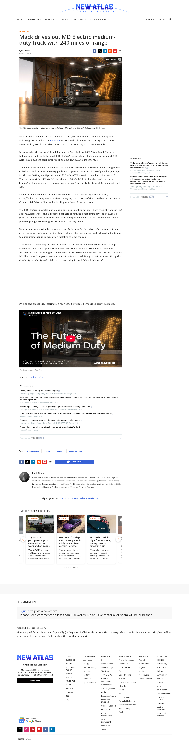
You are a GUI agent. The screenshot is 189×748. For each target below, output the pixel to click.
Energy (86, 663)
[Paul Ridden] (24, 477)
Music (121, 690)
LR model (55, 140)
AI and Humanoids (126, 660)
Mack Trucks (35, 377)
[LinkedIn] (105, 51)
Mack (48, 451)
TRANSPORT (77, 19)
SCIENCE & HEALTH (98, 19)
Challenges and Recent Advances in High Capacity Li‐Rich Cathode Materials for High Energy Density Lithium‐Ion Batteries (149, 165)
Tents (103, 729)
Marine (142, 671)
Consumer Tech (125, 667)
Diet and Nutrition (164, 693)
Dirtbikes (105, 692)
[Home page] (94, 8)
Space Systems (89, 682)
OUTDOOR (50, 19)
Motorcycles (144, 675)
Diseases (160, 703)
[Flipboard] (115, 51)
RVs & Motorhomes (106, 714)
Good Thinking (125, 675)
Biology (160, 671)
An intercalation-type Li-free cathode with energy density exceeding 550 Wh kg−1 (50, 427)
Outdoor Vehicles (108, 663)
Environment (162, 675)
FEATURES (70, 673)
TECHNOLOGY (125, 656)
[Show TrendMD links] (121, 438)
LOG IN (162, 19)
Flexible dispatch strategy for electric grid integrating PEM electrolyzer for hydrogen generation (55, 407)
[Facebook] (94, 51)
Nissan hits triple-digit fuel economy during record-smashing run (100, 541)
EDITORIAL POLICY (70, 668)
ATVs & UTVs (106, 675)
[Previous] (23, 539)
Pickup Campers (108, 709)
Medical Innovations (161, 708)
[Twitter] (100, 51)
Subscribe (35, 680)
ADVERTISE (70, 681)
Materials (87, 671)
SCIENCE (160, 660)
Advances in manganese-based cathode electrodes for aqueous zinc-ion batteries (50, 420)
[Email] (120, 51)
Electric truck (76, 451)
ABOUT (69, 663)
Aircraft (142, 660)
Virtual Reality (124, 708)
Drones (122, 671)
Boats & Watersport (106, 679)
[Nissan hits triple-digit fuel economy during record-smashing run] (101, 524)
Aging (159, 686)
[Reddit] (110, 51)
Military (86, 675)
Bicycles (142, 667)
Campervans (106, 685)
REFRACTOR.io (163, 656)
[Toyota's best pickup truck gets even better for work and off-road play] (40, 524)
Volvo (59, 451)
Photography (124, 697)
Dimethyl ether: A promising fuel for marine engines (39, 391)
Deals (121, 712)
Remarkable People (127, 701)
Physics (160, 678)
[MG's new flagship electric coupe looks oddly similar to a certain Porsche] (71, 524)
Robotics (87, 678)
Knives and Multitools (105, 700)
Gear (103, 660)
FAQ (67, 699)
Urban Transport (146, 678)
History (122, 678)
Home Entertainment (127, 682)
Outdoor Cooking (108, 706)
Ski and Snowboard (106, 720)
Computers (123, 663)
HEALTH (160, 682)
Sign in (25, 611)
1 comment (77, 461)
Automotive (24, 32)
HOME (20, 19)
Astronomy (161, 667)
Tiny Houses (106, 671)
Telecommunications (127, 704)
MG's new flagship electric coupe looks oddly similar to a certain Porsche (70, 541)
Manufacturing (89, 667)
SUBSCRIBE (150, 19)
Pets (121, 693)
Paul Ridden (38, 473)
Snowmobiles (106, 725)
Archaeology (162, 663)
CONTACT (70, 692)
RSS (67, 696)
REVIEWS (69, 677)
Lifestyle (122, 686)
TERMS (69, 685)
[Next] (118, 539)
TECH (63, 19)
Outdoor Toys (107, 667)
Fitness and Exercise (161, 698)
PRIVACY (69, 688)
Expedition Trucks (108, 696)
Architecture (88, 660)
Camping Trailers (108, 688)
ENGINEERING (33, 19)
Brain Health (162, 690)
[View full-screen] (119, 59)
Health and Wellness (161, 714)
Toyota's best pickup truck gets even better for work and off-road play (38, 543)
